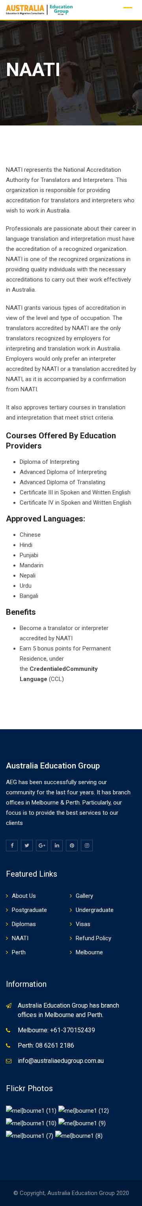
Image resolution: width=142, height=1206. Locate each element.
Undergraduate (95, 910)
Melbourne (89, 952)
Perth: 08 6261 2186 (46, 1045)
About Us (24, 895)
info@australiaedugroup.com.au (61, 1060)
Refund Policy (93, 938)
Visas (83, 924)
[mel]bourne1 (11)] (31, 1110)
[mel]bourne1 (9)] (82, 1122)
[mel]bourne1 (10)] (31, 1122)
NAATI (20, 938)
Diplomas (24, 924)
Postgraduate (29, 910)
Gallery (84, 895)
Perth (19, 952)
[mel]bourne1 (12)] (83, 1110)
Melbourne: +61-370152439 (56, 1030)
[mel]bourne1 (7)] (29, 1135)
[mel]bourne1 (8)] (79, 1135)
